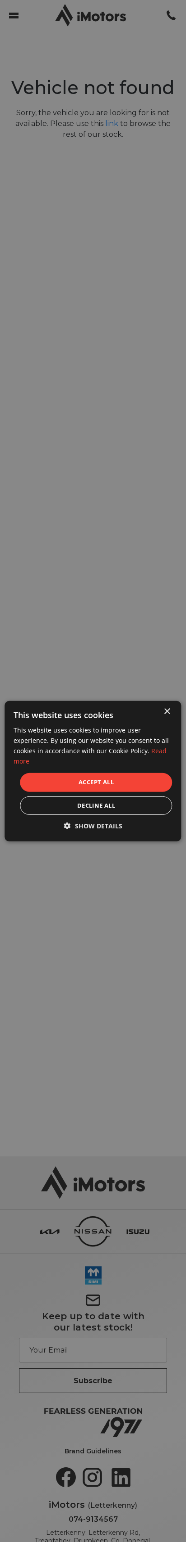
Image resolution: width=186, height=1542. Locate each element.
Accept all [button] (96, 782)
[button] (93, 826)
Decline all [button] (96, 805)
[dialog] (93, 771)
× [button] (166, 711)
